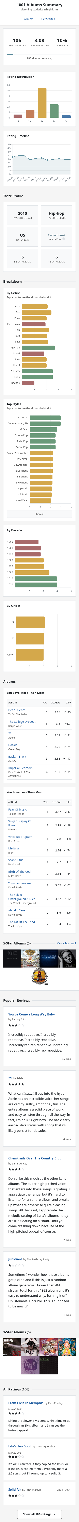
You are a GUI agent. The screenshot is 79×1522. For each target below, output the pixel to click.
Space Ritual (16, 860)
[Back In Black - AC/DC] (12, 958)
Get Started (48, 19)
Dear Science (17, 710)
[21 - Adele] (67, 958)
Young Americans (19, 883)
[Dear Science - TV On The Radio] (49, 958)
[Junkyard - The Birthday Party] (49, 1347)
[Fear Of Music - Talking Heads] (49, 1365)
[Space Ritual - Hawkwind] (67, 1347)
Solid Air (14, 1490)
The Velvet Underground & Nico (21, 897)
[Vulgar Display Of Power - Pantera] (12, 1347)
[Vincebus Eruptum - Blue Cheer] (30, 1365)
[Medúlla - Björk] (30, 1347)
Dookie (12, 745)
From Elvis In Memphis (26, 1403)
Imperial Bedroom (20, 768)
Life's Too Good (19, 1446)
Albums (28, 19)
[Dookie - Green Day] (30, 958)
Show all (39, 514)
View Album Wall (66, 943)
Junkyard (15, 1259)
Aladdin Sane (16, 910)
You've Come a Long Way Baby (31, 1014)
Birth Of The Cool (19, 871)
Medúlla (13, 848)
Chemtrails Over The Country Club (35, 1158)
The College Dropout (21, 722)
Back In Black (17, 756)
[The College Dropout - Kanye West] (39, 977)
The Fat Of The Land (21, 922)
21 (10, 733)
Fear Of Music (17, 809)
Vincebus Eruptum (20, 837)
